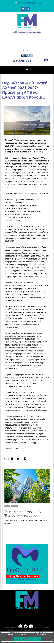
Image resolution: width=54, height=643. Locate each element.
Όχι (23, 639)
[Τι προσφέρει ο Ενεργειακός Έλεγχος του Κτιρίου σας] (27, 486)
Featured (14, 506)
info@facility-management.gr (29, 3)
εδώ (21, 149)
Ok (16, 639)
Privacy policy (34, 639)
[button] (27, 70)
